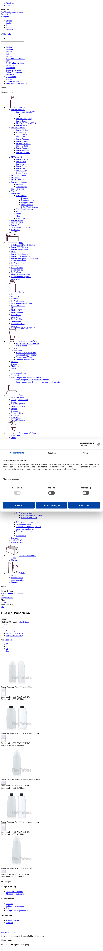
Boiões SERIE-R (18, 305)
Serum (18, 214)
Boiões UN (15, 299)
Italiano (9, 25)
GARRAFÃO (16, 540)
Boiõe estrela (16, 315)
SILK (13, 252)
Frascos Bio (15, 225)
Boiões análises (17, 319)
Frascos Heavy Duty (24, 119)
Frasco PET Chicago (19, 247)
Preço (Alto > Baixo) (14, 635)
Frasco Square (21, 166)
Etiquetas (14, 582)
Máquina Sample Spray (25, 359)
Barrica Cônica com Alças (31, 515)
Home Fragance (22, 218)
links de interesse (12, 81)
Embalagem (10, 74)
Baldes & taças (17, 542)
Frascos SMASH (23, 153)
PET (13, 308)
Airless (14, 348)
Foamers (14, 362)
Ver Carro (5, 12)
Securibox (15, 296)
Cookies (9, 904)
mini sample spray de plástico (27, 355)
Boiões (9, 56)
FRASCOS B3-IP (23, 143)
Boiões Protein (17, 270)
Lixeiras (14, 560)
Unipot (14, 294)
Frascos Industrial (18, 110)
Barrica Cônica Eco (29, 517)
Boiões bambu (16, 265)
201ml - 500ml (7, 593)
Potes (8, 54)
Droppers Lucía (27, 202)
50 (7, 646)
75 (7, 649)
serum (13, 438)
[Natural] (3, 690)
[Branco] (3, 694)
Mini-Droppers (27, 205)
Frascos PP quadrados (19, 249)
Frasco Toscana (22, 121)
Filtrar (4, 619)
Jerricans (14, 538)
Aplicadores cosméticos (15, 58)
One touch (15, 375)
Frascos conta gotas (19, 182)
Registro (9, 923)
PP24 (3, 607)
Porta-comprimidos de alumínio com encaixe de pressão (38, 382)
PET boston (15, 177)
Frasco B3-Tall (22, 141)
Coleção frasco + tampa (20, 227)
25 (7, 644)
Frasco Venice (21, 137)
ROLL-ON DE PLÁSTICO (27, 343)
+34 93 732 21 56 (8, 932)
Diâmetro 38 (16, 418)
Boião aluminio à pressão (21, 277)
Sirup (18, 216)
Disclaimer (10, 908)
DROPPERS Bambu (29, 207)
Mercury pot (16, 321)
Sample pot (15, 326)
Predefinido (24, 622)
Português (5, 16)
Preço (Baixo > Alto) (14, 633)
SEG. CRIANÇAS (18, 406)
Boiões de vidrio (17, 263)
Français (9, 30)
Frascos (9, 52)
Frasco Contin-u (22, 148)
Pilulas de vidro (17, 312)
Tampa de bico (17, 413)
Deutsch (9, 27)
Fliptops (14, 409)
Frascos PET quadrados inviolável (24, 258)
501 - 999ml (18, 593)
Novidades (10, 631)
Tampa (8, 61)
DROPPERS (21, 196)
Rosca (13, 402)
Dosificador (15, 435)
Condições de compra (14, 892)
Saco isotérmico (17, 580)
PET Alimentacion (18, 175)
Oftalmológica (21, 186)
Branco (4, 598)
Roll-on (19, 211)
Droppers (25, 198)
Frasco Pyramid (22, 164)
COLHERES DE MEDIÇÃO (23, 245)
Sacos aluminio (17, 578)
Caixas (13, 558)
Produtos (9, 47)
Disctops (14, 411)
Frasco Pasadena (22, 150)
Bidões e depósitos (13, 70)
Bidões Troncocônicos (25, 513)
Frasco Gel (20, 168)
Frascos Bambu (17, 220)
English (9, 23)
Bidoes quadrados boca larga (27, 522)
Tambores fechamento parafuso (28, 527)
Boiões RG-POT (17, 324)
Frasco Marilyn (22, 130)
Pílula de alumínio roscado (21, 274)
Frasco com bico (17, 189)
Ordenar (5, 622)
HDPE (3, 602)
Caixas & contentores (14, 72)
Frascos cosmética (18, 128)
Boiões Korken (17, 267)
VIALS (14, 191)
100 (7, 651)
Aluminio (15, 415)
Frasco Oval (21, 162)
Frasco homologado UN (25, 112)
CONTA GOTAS (18, 404)
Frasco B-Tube (22, 146)
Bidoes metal (21, 536)
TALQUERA (21, 134)
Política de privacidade (15, 906)
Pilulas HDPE (16, 310)
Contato (9, 79)
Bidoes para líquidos (24, 531)
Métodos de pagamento (15, 894)
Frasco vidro (16, 193)
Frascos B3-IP (21, 125)
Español (9, 21)
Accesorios (15, 230)
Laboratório (10, 68)
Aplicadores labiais (18, 373)
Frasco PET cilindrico (19, 254)
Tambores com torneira (25, 529)
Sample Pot (15, 317)
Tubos (13, 368)
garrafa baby (21, 132)
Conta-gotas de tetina (19, 400)
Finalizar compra (16, 12)
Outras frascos (21, 173)
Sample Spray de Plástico (26, 353)
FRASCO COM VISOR (26, 123)
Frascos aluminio (17, 223)
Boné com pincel (17, 397)
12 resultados (10, 640)
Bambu (14, 364)
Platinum (19, 184)
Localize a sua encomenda (16, 83)
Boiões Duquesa (17, 301)
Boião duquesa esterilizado (21, 303)
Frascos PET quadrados (20, 256)
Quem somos (11, 77)
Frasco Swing (21, 171)
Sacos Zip (15, 575)
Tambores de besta (23, 524)
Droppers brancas (28, 200)
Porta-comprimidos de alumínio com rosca (27, 377)
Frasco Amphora (22, 139)
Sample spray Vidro (24, 357)
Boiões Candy (16, 272)
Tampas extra (11, 65)
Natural (10, 598)
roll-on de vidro (22, 346)
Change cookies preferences (17, 910)
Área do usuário (12, 920)
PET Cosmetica (17, 157)
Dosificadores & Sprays (15, 63)
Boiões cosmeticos (18, 261)
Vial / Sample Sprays (24, 209)
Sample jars (15, 279)
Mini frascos (16, 366)
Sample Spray (16, 350)
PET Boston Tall (17, 180)
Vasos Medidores (18, 420)
